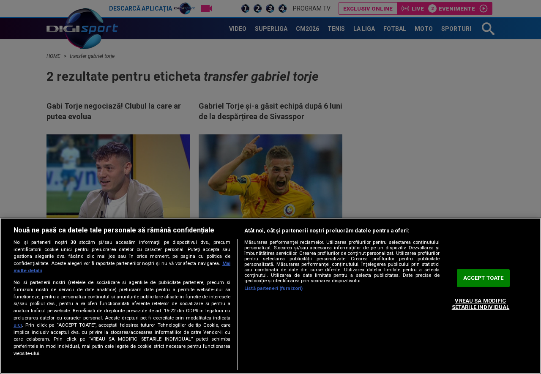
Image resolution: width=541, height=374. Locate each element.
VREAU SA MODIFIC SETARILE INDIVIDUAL (480, 304)
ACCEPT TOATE (483, 278)
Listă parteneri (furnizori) (273, 288)
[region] (270, 296)
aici (18, 325)
